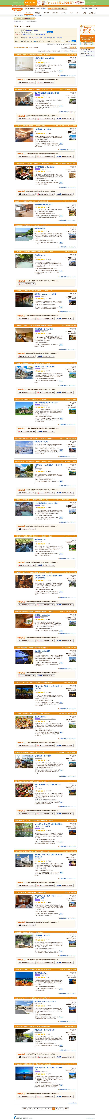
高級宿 (32, 15)
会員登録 (43, 8)
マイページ (95, 8)
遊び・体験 (46, 12)
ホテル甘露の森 (40, 34)
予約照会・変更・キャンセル (86, 8)
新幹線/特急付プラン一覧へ (28, 82)
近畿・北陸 (46, 37)
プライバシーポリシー (90, 1118)
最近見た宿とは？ (90, 55)
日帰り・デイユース (38, 15)
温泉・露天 (28, 15)
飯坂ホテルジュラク (28, 34)
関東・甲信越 (35, 37)
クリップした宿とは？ (89, 51)
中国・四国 (52, 37)
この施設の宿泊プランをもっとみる (67, 75)
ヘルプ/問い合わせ (93, 5)
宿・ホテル (16, 21)
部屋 (55, 41)
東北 (30, 37)
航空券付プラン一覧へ (48, 82)
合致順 (65, 47)
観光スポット (29, 30)
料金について (74, 51)
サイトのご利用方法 (85, 5)
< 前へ (30, 1108)
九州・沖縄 (59, 37)
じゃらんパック (37, 13)
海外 (84, 13)
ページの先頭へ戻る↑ (72, 1102)
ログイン (38, 8)
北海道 (25, 37)
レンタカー (64, 12)
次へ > (61, 1108)
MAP (61, 71)
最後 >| (67, 1108)
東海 (41, 37)
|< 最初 (24, 1108)
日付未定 (38, 41)
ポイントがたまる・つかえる (19, 18)
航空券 (71, 12)
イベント (36, 30)
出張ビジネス (22, 15)
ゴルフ (78, 12)
